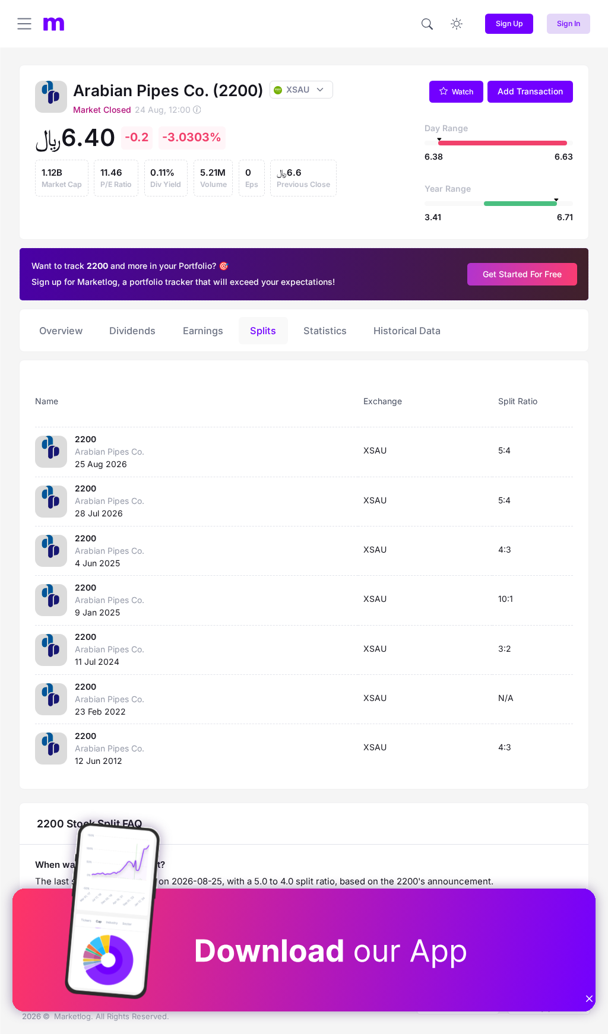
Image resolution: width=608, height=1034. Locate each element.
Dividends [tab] (132, 331)
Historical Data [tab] (407, 331)
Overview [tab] (61, 331)
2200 (85, 439)
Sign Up (509, 23)
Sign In (568, 23)
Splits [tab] (263, 331)
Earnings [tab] (203, 331)
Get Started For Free (522, 274)
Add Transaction (530, 91)
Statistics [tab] (325, 331)
